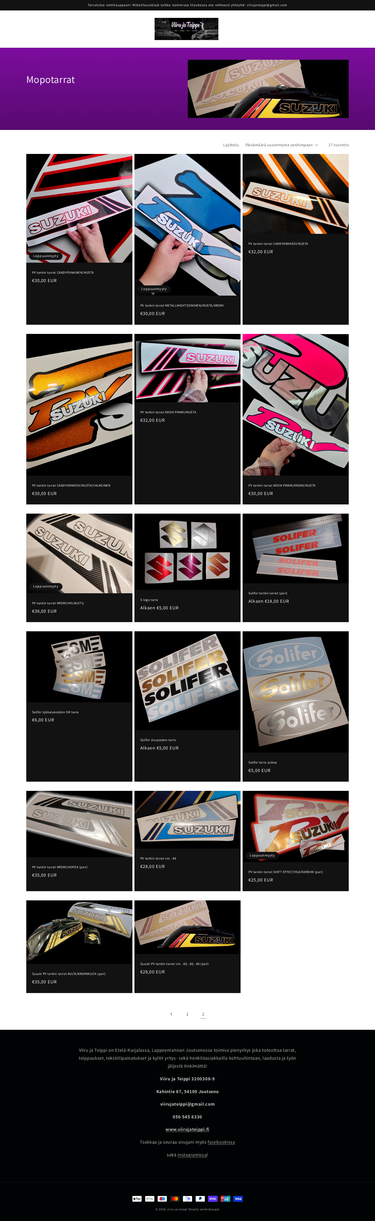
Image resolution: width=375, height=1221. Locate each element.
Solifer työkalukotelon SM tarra (55, 712)
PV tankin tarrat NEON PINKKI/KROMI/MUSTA (282, 485)
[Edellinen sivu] (171, 1014)
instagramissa (192, 1155)
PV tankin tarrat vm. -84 (158, 858)
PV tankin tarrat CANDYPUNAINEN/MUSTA (63, 273)
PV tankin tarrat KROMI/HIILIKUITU (58, 603)
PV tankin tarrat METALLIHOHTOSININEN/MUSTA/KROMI (182, 306)
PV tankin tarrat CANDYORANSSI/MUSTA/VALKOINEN (71, 485)
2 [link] (203, 1014)
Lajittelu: (231, 145)
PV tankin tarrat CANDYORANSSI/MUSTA (278, 244)
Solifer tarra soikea (262, 762)
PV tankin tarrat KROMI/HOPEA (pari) (60, 867)
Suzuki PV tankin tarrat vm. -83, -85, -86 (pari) (174, 964)
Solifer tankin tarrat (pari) (268, 593)
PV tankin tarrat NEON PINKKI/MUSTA (168, 412)
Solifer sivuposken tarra (158, 740)
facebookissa (221, 1142)
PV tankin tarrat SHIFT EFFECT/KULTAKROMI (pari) (285, 872)
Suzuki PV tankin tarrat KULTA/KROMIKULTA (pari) (69, 974)
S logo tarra (149, 600)
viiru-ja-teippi (177, 1209)
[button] (54, 23)
